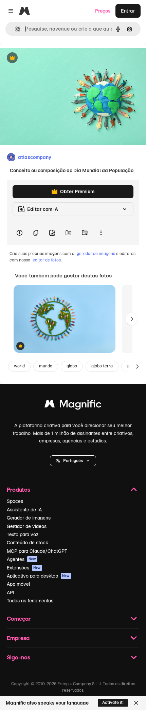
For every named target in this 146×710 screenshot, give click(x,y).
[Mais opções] (101, 232)
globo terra (102, 366)
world (19, 366)
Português (73, 460)
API (10, 592)
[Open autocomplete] (15, 29)
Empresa (18, 637)
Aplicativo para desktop (38, 576)
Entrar (128, 11)
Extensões (24, 568)
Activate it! (113, 702)
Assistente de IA (24, 510)
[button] (73, 460)
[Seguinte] (132, 319)
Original (43, 58)
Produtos (18, 489)
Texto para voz (23, 534)
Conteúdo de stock (27, 543)
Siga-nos (18, 657)
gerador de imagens (96, 253)
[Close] (136, 703)
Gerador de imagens (29, 518)
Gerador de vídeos (27, 526)
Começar (19, 618)
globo (72, 366)
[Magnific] (73, 405)
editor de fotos (47, 260)
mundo (45, 366)
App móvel (18, 584)
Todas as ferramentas (30, 601)
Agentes (21, 559)
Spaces (15, 501)
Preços (103, 11)
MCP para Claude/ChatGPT (37, 551)
